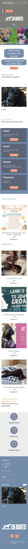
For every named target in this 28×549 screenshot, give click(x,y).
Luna (3, 109)
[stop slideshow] (17, 42)
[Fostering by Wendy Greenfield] (14, 372)
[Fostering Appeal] (14, 335)
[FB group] (17, 536)
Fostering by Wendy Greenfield (14, 387)
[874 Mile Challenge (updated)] (14, 299)
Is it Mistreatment (6, 480)
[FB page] (12, 536)
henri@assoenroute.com (9, 473)
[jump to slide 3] (14, 42)
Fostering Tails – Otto (14, 278)
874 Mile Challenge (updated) (14, 315)
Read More (13, 239)
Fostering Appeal (14, 351)
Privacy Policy (6, 542)
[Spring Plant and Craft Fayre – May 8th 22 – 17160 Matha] (14, 217)
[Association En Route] (14, 18)
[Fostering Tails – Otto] (14, 263)
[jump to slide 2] (12, 42)
